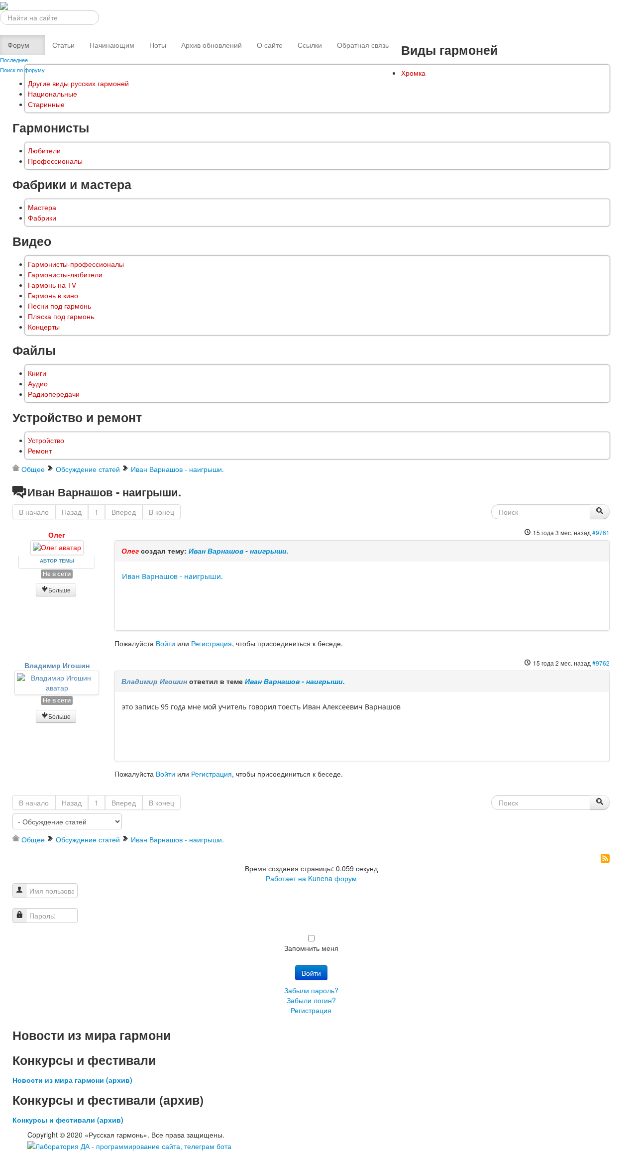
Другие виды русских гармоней (78, 83)
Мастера (42, 207)
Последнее (14, 60)
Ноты (157, 45)
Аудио (38, 383)
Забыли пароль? (311, 990)
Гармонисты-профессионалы (76, 264)
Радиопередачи (54, 394)
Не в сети (57, 574)
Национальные (52, 94)
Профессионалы (55, 161)
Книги (37, 373)
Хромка (413, 73)
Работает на (286, 878)
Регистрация (211, 643)
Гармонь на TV (52, 285)
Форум (18, 45)
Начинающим (112, 45)
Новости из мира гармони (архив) (72, 1080)
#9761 (601, 532)
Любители (44, 150)
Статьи (63, 45)
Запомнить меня (311, 948)
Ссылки (310, 45)
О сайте (270, 45)
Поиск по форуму (22, 70)
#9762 (601, 663)
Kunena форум (332, 878)
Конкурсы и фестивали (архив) (67, 1120)
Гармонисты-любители (65, 274)
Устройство (46, 440)
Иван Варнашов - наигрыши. (239, 551)
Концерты (44, 327)
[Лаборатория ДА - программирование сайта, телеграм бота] (129, 1145)
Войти (165, 643)
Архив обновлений (211, 45)
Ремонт (40, 451)
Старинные (46, 104)
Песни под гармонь (59, 306)
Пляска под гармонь (61, 316)
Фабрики (42, 218)
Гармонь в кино (53, 295)
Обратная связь (363, 45)
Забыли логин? (311, 1000)
